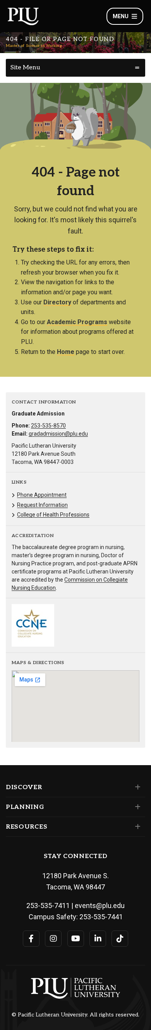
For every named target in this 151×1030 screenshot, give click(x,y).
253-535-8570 (48, 425)
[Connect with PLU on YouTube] (75, 938)
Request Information (42, 505)
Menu (121, 16)
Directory (57, 302)
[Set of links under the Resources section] (136, 826)
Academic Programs (77, 322)
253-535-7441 (101, 917)
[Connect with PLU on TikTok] (120, 938)
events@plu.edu (100, 905)
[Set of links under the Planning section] (136, 807)
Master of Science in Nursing (34, 45)
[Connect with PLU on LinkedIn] (97, 938)
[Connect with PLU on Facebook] (31, 938)
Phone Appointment (42, 495)
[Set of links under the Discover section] (136, 787)
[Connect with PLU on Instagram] (53, 938)
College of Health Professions (53, 515)
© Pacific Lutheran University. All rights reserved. (75, 1015)
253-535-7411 (48, 905)
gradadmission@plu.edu (58, 434)
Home (65, 351)
